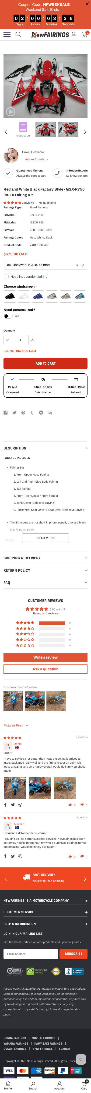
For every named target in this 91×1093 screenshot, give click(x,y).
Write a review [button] (45, 657)
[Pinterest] (23, 412)
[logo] (50, 34)
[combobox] (45, 265)
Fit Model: (10, 222)
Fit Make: (9, 215)
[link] (10, 112)
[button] (13, 202)
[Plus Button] (32, 340)
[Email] (50, 412)
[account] (74, 34)
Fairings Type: (13, 207)
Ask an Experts (35, 159)
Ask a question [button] (45, 669)
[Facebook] (6, 412)
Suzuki (39, 215)
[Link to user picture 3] (64, 788)
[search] (18, 34)
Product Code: (13, 245)
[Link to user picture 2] (39, 788)
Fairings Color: (13, 237)
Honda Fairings (15, 1038)
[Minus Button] (8, 340)
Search (64, 1049)
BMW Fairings (43, 1049)
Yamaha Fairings (16, 1044)
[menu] (7, 34)
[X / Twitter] (14, 412)
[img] (12, 738)
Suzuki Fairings (44, 1038)
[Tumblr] (32, 412)
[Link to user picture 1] (15, 788)
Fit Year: (9, 230)
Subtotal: (9, 351)
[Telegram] (41, 412)
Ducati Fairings (15, 1049)
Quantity (9, 330)
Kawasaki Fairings (48, 1044)
